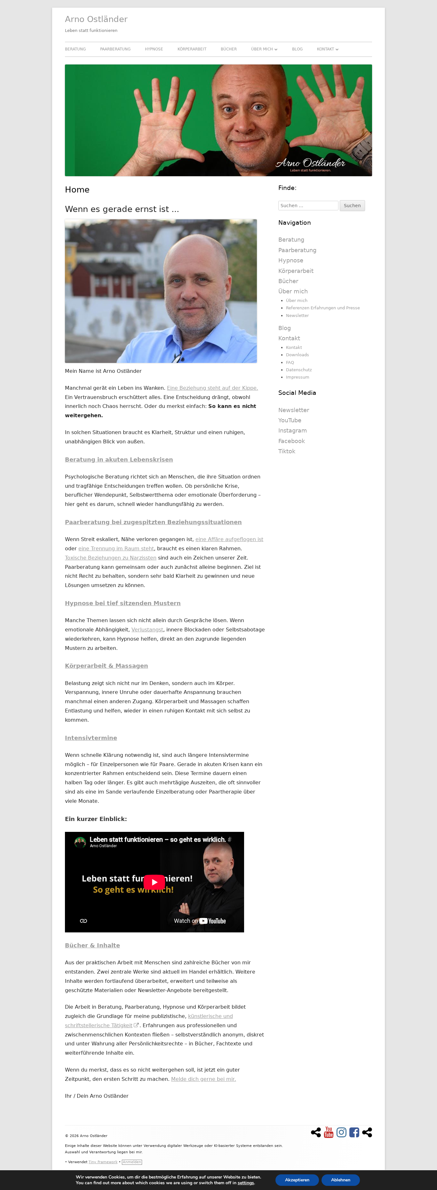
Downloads (297, 354)
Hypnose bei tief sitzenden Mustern (123, 603)
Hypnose (154, 49)
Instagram (292, 430)
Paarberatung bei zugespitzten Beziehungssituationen (153, 522)
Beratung (75, 49)
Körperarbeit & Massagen (106, 665)
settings (246, 1183)
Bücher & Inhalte (92, 945)
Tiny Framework (103, 1162)
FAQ (290, 362)
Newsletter (297, 315)
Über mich (262, 49)
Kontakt (325, 49)
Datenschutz (299, 369)
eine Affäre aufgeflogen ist (229, 539)
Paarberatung (115, 49)
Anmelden (132, 1162)
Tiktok (286, 451)
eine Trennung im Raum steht (116, 549)
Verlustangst (147, 630)
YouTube (289, 420)
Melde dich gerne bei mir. (203, 1079)
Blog (297, 49)
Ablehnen (340, 1180)
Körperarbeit (192, 49)
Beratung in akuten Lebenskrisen (119, 459)
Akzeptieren (297, 1180)
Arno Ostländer (96, 19)
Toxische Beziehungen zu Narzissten (110, 558)
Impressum (297, 377)
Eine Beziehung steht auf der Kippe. (212, 388)
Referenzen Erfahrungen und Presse (323, 307)
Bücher (229, 49)
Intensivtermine (91, 737)
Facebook (291, 441)
